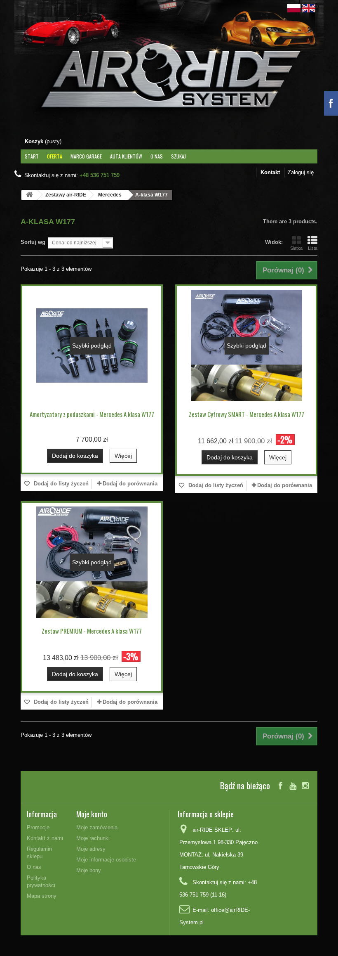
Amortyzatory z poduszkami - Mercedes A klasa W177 (92, 414)
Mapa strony (41, 896)
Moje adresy (91, 849)
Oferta (54, 156)
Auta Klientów (126, 156)
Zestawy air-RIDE (65, 195)
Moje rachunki (93, 838)
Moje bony (88, 870)
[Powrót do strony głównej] (29, 195)
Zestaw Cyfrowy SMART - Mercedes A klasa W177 (246, 414)
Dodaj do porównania (130, 483)
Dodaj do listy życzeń (60, 483)
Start (32, 156)
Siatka (296, 248)
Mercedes (110, 195)
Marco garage (86, 156)
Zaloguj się (301, 172)
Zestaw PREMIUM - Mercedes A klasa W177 (92, 630)
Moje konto (91, 814)
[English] (308, 8)
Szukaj (178, 156)
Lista (312, 248)
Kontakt (270, 172)
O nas (156, 156)
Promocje (38, 827)
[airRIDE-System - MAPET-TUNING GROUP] (169, 80)
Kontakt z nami (45, 838)
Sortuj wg (33, 242)
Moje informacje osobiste (106, 860)
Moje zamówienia (96, 827)
